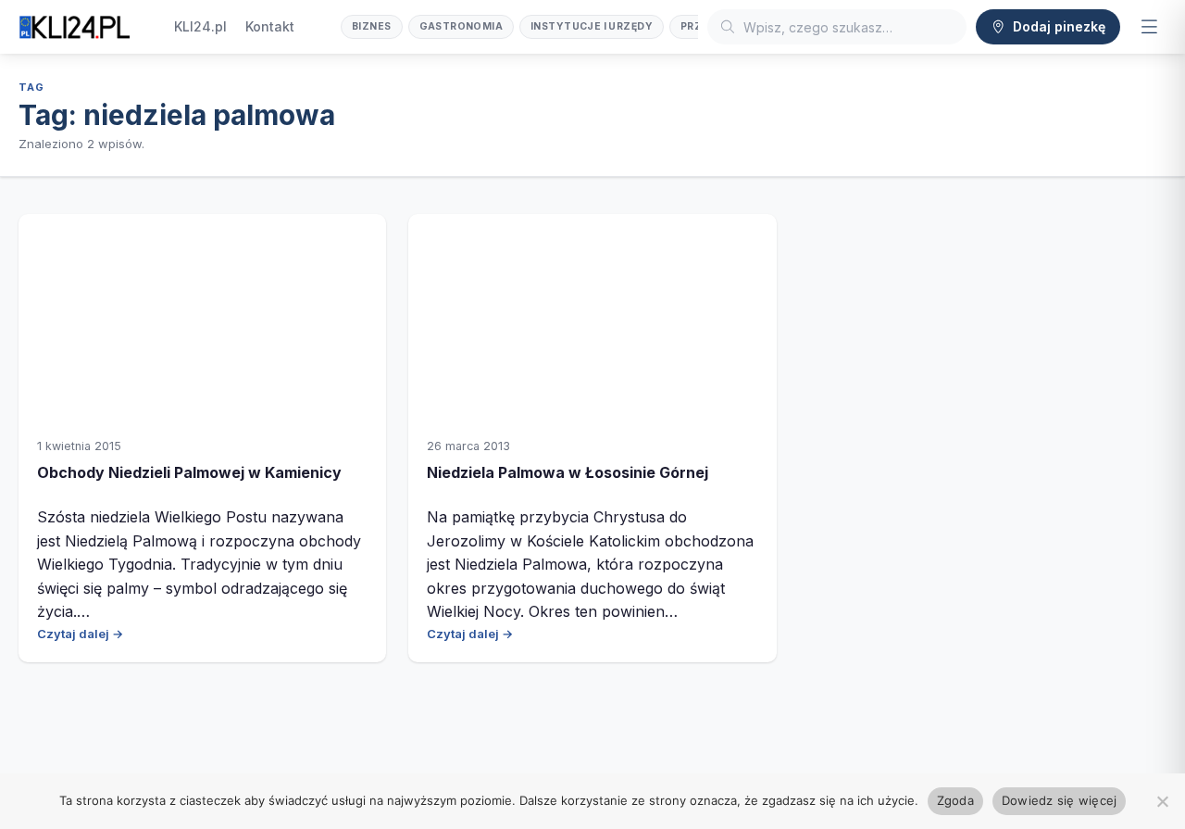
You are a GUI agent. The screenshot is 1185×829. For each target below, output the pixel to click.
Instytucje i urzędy (591, 26)
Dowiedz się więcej (1059, 800)
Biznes (372, 26)
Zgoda (955, 800)
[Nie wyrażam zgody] (1162, 801)
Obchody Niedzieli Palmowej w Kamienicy (189, 472)
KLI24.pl (200, 26)
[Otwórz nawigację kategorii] (1148, 26)
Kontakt (269, 26)
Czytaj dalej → (80, 633)
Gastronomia (461, 26)
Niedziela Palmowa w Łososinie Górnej (567, 472)
